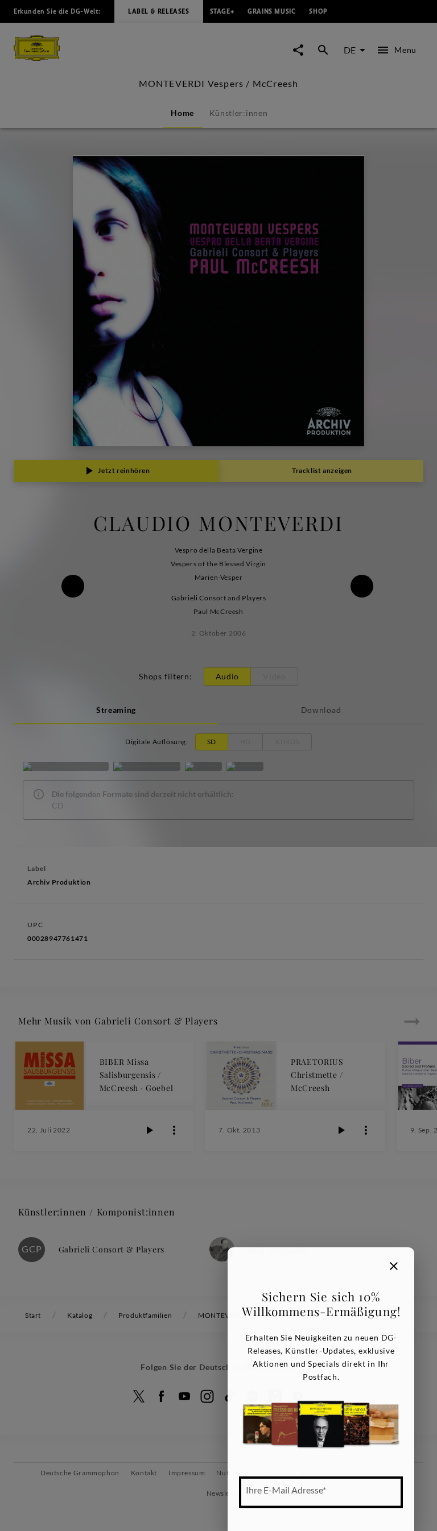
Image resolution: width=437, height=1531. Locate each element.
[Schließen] (393, 1266)
